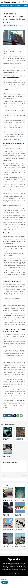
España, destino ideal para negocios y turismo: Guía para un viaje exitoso (8, 530)
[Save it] (24, 25)
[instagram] (19, 573)
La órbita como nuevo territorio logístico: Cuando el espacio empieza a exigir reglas (20, 439)
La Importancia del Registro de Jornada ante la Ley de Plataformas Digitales (7, 455)
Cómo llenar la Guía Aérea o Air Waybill (7, 499)
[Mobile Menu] (2, 2)
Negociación (11, 5)
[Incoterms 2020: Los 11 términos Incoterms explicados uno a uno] (8, 538)
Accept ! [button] (4, 582)
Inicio (4, 11)
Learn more (4, 579)
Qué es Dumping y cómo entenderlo (19, 530)
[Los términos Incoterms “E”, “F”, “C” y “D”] (20, 507)
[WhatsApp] (17, 415)
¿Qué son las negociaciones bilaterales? (6, 515)
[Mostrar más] (4, 418)
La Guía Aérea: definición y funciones (20, 545)
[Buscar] (26, 2)
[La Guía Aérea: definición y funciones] (20, 538)
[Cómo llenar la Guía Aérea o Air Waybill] (8, 492)
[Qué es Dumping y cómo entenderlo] (20, 523)
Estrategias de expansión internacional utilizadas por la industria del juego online (7, 439)
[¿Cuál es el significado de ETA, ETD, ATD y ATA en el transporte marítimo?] (20, 492)
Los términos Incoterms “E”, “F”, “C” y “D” (20, 515)
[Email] (21, 415)
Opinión (8, 11)
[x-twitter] (15, 573)
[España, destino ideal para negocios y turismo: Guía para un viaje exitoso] (8, 523)
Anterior (4, 475)
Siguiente (24, 475)
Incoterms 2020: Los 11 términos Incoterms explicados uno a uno (8, 545)
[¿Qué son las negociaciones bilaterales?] (8, 507)
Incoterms (17, 5)
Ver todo (17, 424)
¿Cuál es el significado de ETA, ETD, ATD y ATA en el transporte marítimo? (20, 499)
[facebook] (12, 573)
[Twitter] (14, 415)
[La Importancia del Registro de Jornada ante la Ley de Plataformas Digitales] (7, 449)
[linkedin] (9, 573)
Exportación (4, 5)
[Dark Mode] (20, 2)
